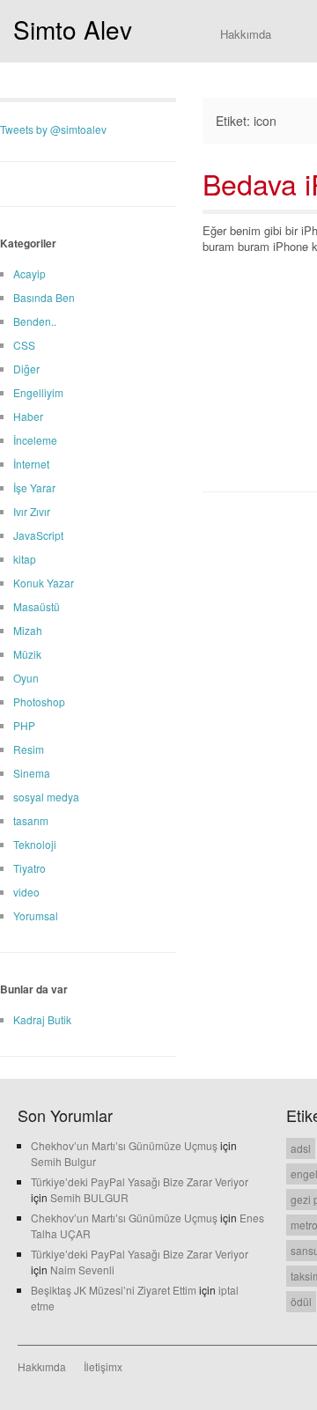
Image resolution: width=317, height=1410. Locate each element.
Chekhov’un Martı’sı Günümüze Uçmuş (124, 1145)
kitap (24, 558)
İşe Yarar (34, 487)
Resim (28, 749)
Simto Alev (72, 29)
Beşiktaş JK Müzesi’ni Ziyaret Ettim (113, 1289)
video (26, 891)
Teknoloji (34, 844)
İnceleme (35, 439)
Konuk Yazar (43, 582)
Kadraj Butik (42, 1019)
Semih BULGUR (89, 1197)
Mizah (27, 630)
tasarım (30, 820)
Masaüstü (36, 606)
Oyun (26, 677)
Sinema (31, 772)
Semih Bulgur (63, 1161)
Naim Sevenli (82, 1269)
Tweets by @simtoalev (53, 129)
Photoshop (39, 701)
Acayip (29, 273)
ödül (301, 1301)
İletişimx (103, 1366)
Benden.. (34, 321)
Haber (28, 416)
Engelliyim (38, 392)
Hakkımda (245, 34)
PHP (24, 725)
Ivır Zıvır (31, 511)
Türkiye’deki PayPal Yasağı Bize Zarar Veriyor (139, 1181)
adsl (301, 1148)
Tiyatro (29, 867)
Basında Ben (44, 297)
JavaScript (38, 535)
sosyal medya (46, 796)
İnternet (31, 463)
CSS (24, 344)
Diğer (26, 368)
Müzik (27, 653)
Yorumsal (35, 915)
